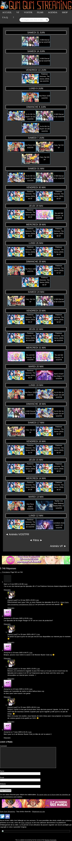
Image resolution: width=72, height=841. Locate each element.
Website (3, 784)
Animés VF (56, 546)
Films (40, 12)
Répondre (7, 590)
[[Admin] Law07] (11, 598)
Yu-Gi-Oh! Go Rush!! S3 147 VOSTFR (59, 413)
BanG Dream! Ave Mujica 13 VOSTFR (59, 376)
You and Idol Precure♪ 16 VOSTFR (59, 215)
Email (2, 777)
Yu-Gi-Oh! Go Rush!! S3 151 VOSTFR (30, 116)
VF (17, 12)
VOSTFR (28, 12)
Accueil (7, 12)
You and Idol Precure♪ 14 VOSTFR (59, 357)
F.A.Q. (5, 17)
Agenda (52, 12)
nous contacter (26, 823)
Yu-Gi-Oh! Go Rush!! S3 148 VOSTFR (59, 395)
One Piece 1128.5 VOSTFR (30, 506)
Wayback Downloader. (51, 840)
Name (2, 771)
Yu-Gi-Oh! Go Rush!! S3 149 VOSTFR (30, 178)
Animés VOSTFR (19, 534)
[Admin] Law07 (13, 600)
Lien (26, 584)
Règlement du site (38, 811)
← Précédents (5, 572)
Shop (65, 12)
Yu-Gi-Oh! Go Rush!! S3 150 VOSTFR (45, 129)
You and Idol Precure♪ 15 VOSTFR (30, 357)
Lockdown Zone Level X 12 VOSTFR (58, 525)
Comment (3, 746)
